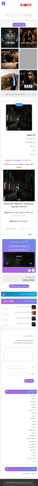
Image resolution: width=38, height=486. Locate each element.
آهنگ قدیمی (33, 402)
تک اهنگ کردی (32, 447)
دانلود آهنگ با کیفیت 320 (19, 246)
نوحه (34, 461)
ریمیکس (34, 433)
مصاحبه (34, 456)
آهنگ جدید (33, 396)
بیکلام (34, 421)
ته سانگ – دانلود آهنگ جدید (29, 474)
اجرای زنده (33, 404)
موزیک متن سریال (31, 458)
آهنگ (28, 94)
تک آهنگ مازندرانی (31, 439)
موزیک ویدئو (33, 450)
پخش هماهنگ (32, 430)
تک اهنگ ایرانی (32, 441)
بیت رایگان (33, 419)
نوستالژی (33, 407)
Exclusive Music (9, 204)
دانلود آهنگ (25, 280)
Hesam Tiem (18, 204)
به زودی (34, 416)
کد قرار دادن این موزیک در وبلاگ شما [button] (19, 286)
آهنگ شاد (33, 399)
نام (33, 367)
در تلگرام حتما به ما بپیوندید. (27, 294)
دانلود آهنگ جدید (26, 160)
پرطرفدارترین (5, 301)
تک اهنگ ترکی (32, 444)
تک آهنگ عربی (32, 436)
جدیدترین (12, 301)
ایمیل (32, 374)
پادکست (34, 427)
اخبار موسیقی (32, 410)
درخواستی (33, 453)
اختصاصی (33, 413)
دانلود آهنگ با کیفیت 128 (19, 250)
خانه (33, 94)
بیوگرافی (34, 424)
